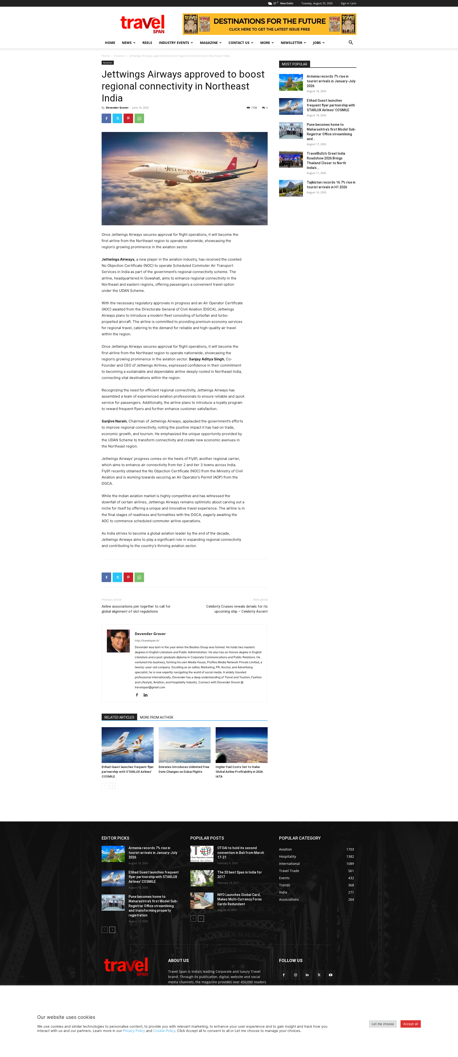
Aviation (119, 56)
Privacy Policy (134, 1031)
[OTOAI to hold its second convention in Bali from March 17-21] (201, 854)
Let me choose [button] (383, 1024)
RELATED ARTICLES (119, 717)
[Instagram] (295, 974)
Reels (147, 42)
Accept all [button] (410, 1024)
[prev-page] (105, 786)
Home (110, 42)
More (265, 42)
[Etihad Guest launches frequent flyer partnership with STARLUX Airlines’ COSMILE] (128, 745)
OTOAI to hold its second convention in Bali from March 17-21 (240, 852)
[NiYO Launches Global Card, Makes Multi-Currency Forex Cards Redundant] (201, 901)
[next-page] (112, 786)
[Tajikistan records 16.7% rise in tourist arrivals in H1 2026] (291, 188)
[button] (350, 43)
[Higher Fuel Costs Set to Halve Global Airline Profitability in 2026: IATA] (242, 745)
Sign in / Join (348, 3)
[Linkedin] (147, 695)
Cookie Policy (164, 1031)
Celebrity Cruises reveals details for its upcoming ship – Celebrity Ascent (237, 609)
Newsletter (291, 42)
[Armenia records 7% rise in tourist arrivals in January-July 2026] (291, 82)
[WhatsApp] (139, 118)
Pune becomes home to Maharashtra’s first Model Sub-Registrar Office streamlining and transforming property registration (153, 906)
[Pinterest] (128, 118)
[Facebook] (106, 118)
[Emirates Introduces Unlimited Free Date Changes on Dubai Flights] (185, 745)
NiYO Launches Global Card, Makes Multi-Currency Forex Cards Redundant (239, 899)
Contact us (239, 42)
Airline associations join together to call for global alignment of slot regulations (136, 609)
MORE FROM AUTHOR (156, 717)
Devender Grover (117, 107)
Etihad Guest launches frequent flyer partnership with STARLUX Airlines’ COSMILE (128, 771)
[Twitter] (117, 118)
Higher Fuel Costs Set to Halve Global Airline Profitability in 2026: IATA (239, 771)
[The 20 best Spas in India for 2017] (201, 878)
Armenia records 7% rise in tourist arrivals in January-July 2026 (331, 81)
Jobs (317, 42)
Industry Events (174, 42)
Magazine (209, 42)
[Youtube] (330, 974)
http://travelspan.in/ (147, 640)
